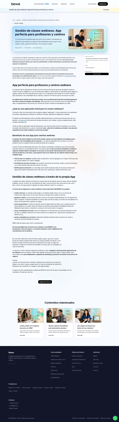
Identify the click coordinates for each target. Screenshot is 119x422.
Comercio (95, 366)
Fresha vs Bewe (26, 387)
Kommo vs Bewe (48, 387)
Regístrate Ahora (45, 282)
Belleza (95, 356)
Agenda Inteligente (56, 363)
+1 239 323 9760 (13, 403)
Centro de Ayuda (76, 370)
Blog (13, 20)
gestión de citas (70, 76)
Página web (54, 370)
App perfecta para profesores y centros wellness (97, 58)
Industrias (64, 4)
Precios (72, 4)
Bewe (11, 352)
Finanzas (53, 366)
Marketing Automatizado (57, 374)
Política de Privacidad (92, 418)
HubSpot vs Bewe (37, 387)
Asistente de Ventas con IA (58, 359)
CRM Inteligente (55, 356)
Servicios (95, 370)
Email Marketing (55, 377)
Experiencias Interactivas (78, 359)
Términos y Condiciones (78, 418)
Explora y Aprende (77, 356)
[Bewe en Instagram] (14, 363)
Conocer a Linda (97, 74)
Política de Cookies (105, 418)
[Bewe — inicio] (15, 4)
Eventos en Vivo (76, 363)
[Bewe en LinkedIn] (11, 363)
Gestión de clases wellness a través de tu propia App (97, 61)
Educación (96, 359)
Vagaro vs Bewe (13, 391)
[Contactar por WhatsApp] (115, 418)
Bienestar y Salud (98, 363)
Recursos (55, 4)
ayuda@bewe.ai (13, 405)
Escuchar (106, 9)
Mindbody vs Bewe (60, 387)
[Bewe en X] (9, 363)
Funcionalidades (41, 4)
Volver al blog (17, 23)
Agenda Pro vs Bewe (14, 387)
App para (24, 120)
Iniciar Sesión (92, 4)
